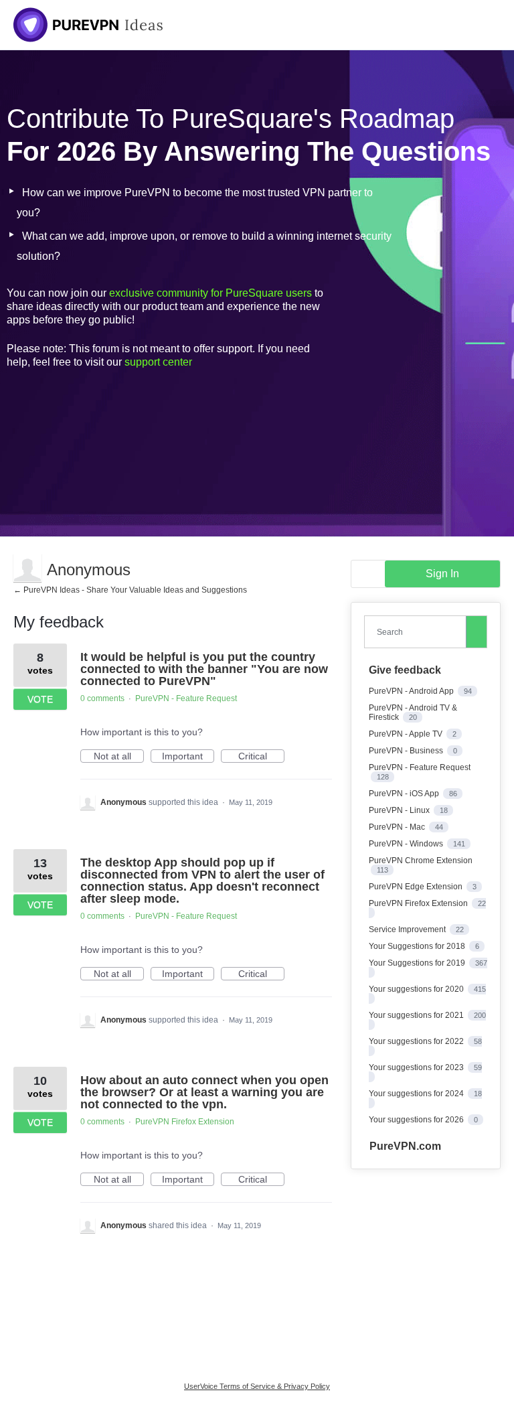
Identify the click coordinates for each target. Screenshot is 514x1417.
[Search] (476, 631)
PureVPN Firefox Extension (184, 1121)
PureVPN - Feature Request (186, 698)
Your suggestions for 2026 (417, 1119)
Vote (40, 699)
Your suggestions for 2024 (417, 1093)
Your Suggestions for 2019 (418, 963)
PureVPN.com (405, 1146)
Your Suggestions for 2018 (418, 946)
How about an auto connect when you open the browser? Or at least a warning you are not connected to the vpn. (204, 1092)
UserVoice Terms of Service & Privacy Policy (257, 1386)
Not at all (119, 757)
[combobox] (418, 631)
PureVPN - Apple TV (406, 734)
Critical (261, 757)
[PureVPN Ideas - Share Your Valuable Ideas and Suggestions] (88, 24)
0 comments (102, 698)
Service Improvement (408, 929)
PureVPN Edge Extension (416, 886)
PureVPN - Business (407, 750)
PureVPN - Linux (400, 810)
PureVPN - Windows (407, 843)
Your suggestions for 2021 (417, 1015)
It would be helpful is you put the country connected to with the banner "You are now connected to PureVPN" (204, 669)
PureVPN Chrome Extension (421, 860)
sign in (442, 573)
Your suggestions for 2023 (417, 1067)
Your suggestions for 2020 (417, 989)
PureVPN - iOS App (405, 793)
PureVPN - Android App (412, 691)
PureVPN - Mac (398, 827)
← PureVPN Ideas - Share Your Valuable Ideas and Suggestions (130, 590)
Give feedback (405, 670)
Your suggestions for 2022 (417, 1041)
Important (188, 757)
